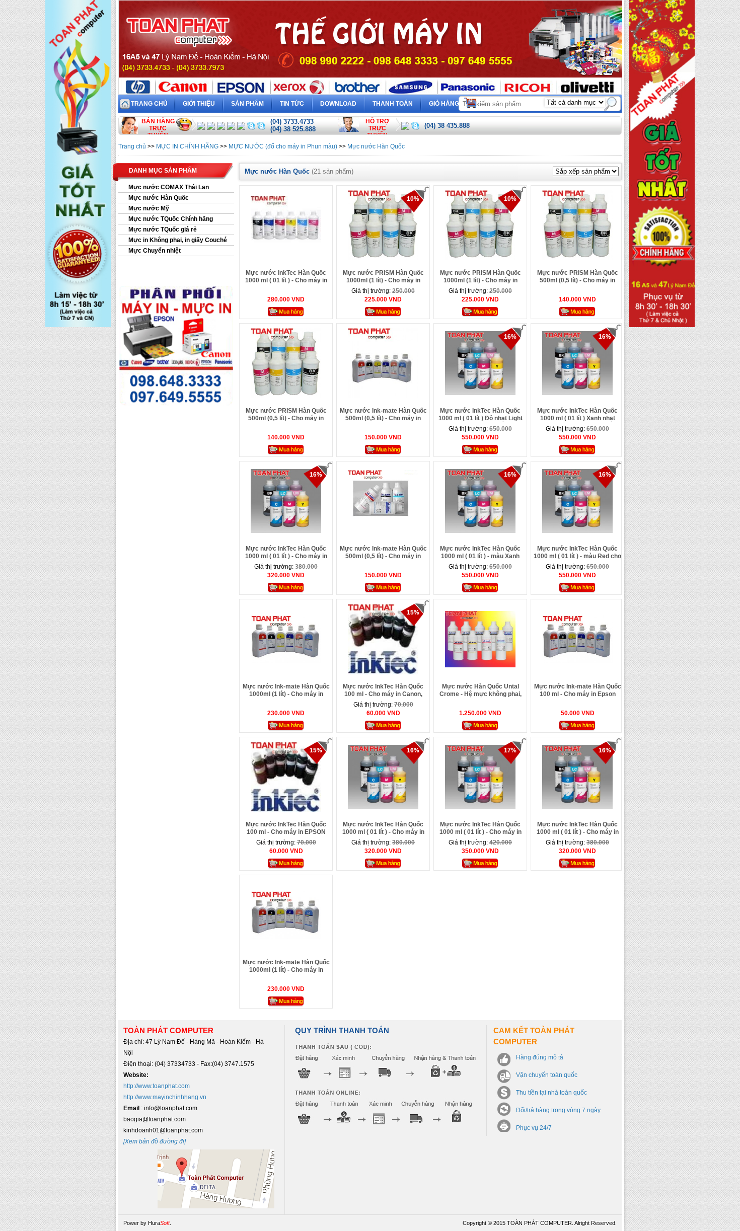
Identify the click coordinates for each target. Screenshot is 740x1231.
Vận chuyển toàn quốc (546, 1075)
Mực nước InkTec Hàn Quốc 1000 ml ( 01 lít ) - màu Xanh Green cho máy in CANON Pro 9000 (480, 560)
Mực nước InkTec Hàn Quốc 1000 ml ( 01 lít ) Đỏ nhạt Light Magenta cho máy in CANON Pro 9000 (480, 422)
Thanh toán (393, 103)
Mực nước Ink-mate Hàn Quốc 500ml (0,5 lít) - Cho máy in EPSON (383, 418)
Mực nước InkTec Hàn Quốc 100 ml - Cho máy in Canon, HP (383, 694)
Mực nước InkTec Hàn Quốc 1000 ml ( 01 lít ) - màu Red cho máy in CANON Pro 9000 (577, 556)
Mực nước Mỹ (148, 208)
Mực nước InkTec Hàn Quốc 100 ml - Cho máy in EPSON (286, 828)
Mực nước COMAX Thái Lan (168, 187)
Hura (159, 1223)
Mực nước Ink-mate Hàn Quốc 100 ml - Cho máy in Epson (577, 690)
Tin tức (292, 103)
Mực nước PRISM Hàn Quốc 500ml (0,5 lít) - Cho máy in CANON (286, 418)
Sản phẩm (247, 103)
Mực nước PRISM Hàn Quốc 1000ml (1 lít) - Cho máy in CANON (383, 280)
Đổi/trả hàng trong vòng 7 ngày (558, 1110)
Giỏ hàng (451, 102)
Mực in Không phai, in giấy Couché (177, 240)
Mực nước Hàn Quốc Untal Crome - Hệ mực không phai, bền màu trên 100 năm (480, 694)
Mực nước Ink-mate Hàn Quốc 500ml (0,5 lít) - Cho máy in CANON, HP (383, 556)
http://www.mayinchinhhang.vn (164, 1097)
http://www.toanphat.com (156, 1086)
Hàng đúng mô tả (539, 1057)
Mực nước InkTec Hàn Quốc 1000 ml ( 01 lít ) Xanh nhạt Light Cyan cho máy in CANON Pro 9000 (577, 422)
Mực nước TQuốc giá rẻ (162, 229)
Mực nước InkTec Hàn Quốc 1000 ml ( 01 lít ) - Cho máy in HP (480, 832)
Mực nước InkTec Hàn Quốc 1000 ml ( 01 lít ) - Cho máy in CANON (383, 832)
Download (338, 103)
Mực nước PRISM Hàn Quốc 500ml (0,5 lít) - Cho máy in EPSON (577, 280)
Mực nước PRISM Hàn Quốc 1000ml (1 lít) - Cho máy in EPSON (480, 280)
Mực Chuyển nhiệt (154, 250)
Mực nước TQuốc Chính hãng (170, 218)
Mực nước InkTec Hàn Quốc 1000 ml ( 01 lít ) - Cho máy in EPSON (286, 280)
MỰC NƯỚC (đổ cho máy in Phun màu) (283, 146)
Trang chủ (149, 103)
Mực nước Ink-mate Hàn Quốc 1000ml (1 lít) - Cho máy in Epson (286, 970)
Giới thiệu (199, 103)
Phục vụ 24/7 (534, 1127)
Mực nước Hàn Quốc (376, 146)
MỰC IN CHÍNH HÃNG (187, 146)
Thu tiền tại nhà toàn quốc (551, 1092)
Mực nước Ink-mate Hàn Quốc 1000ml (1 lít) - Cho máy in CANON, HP (286, 694)
